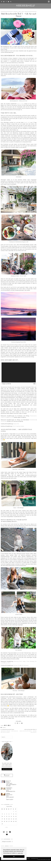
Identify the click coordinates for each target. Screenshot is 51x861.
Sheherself (25, 5)
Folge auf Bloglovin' (7, 775)
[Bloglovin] (6, 1)
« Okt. (6, 827)
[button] (49, 1)
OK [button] (14, 856)
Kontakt (27, 858)
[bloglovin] (7, 832)
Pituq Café (11, 417)
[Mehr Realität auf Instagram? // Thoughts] (3, 794)
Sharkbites (32, 419)
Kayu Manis (7, 662)
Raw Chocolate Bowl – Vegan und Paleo (28, 731)
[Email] (8, 1)
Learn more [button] (20, 853)
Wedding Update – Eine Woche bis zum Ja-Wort (9, 731)
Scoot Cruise (20, 103)
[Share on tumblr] (10, 725)
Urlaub (4, 727)
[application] (19, 372)
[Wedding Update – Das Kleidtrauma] (3, 788)
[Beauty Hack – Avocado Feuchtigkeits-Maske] (3, 781)
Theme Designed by (43, 859)
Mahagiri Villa (32, 473)
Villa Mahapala (24, 665)
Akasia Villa (27, 122)
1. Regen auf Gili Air (6, 383)
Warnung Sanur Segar (20, 661)
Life (23, 11)
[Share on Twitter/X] (7, 725)
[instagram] (4, 832)
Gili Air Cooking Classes (18, 426)
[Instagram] (1, 1)
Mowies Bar (4, 421)
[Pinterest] (3, 1)
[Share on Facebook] (5, 725)
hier (35, 59)
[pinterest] (10, 832)
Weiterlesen (7, 769)
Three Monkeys (30, 661)
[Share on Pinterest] (8, 725)
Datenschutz (34, 858)
